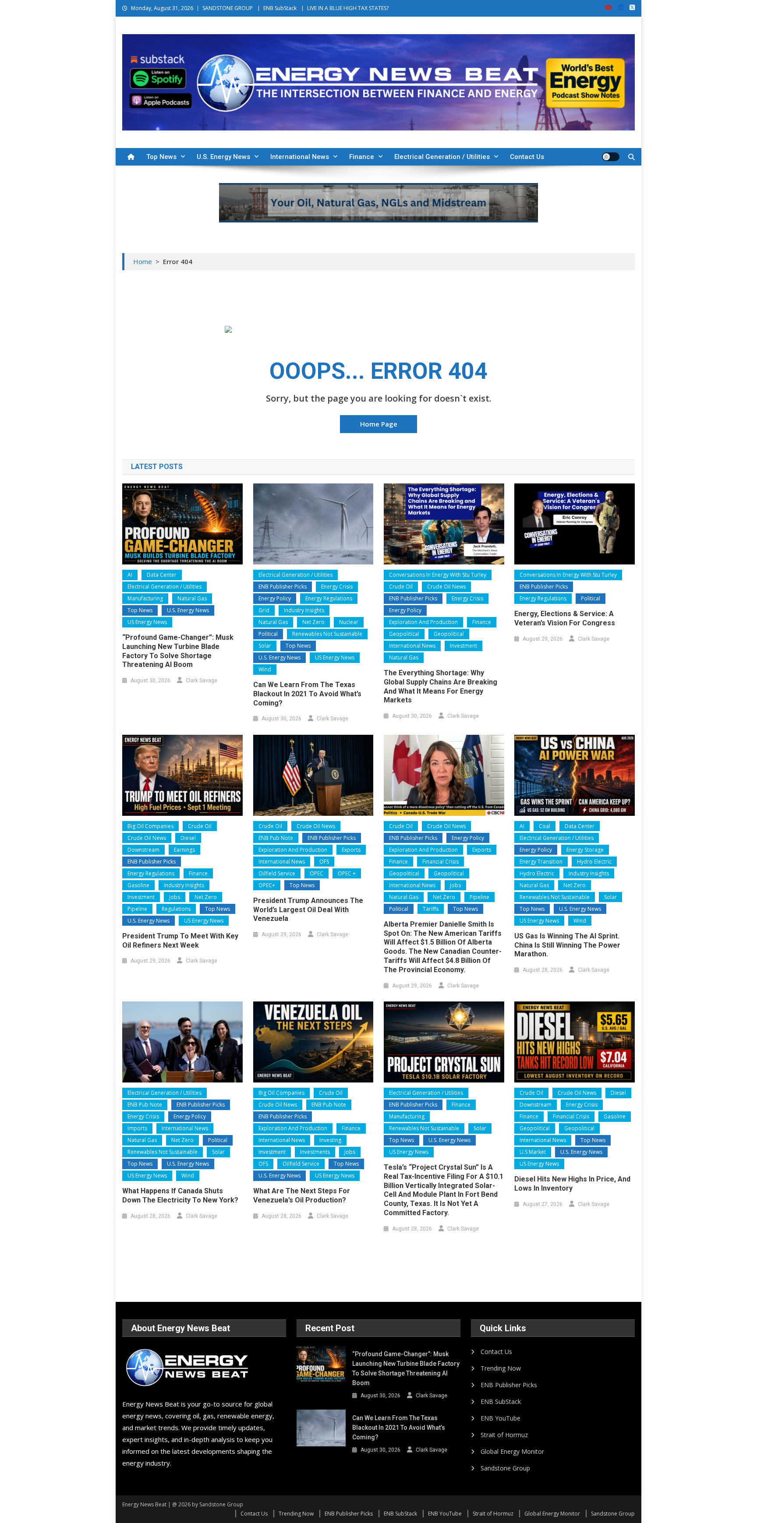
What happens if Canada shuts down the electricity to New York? (180, 1195)
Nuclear (348, 622)
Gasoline (138, 885)
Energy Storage (585, 849)
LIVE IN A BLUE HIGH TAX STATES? (348, 8)
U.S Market (533, 1152)
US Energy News (147, 622)
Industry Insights (304, 610)
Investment (463, 645)
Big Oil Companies (150, 826)
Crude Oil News (446, 586)
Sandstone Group (505, 1468)
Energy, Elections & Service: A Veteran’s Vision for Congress (564, 618)
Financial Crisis (440, 861)
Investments (315, 1152)
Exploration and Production (423, 622)
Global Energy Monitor (512, 1451)
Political (268, 634)
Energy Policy (274, 598)
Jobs (174, 897)
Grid (263, 610)
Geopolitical (404, 634)
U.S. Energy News (223, 157)
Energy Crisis (337, 586)
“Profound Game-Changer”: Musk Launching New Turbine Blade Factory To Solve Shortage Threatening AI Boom (177, 651)
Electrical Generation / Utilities (442, 157)
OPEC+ (266, 885)
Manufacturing (145, 598)
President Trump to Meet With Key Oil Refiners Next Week (180, 940)
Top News (161, 157)
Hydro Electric (594, 861)
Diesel (188, 838)
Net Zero (313, 622)
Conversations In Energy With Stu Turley (437, 574)
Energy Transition (541, 861)
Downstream (143, 849)
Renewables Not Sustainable (327, 634)
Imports (137, 1128)
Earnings (184, 849)
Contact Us (527, 157)
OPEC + (347, 873)
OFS (324, 861)
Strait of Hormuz (504, 1435)
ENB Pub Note (275, 838)
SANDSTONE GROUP (227, 8)
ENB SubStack (280, 8)
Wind (264, 669)
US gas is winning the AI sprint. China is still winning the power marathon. (567, 945)
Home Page (378, 424)
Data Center (162, 574)
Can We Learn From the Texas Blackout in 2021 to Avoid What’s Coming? (307, 693)
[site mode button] (610, 156)
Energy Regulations (328, 598)
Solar (264, 645)
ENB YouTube (500, 1418)
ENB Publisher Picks (282, 586)
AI (129, 574)
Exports (351, 849)
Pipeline (137, 909)
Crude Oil (401, 586)
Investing (330, 1140)
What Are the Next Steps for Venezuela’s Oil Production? (301, 1195)
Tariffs (431, 909)
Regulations (176, 909)
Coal (544, 826)
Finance (361, 157)
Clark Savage (201, 680)
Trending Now (501, 1368)
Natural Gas (192, 598)
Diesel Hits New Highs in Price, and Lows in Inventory (572, 1183)
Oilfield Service (276, 873)
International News (299, 157)
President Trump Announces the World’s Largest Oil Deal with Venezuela (308, 909)
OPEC (316, 873)
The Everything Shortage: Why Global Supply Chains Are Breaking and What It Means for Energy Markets (440, 686)
